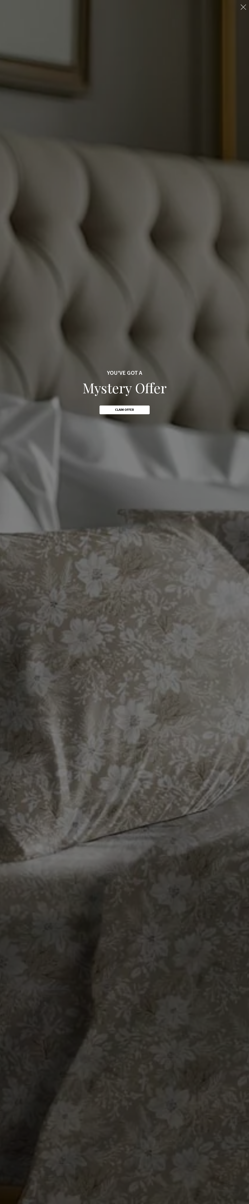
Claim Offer (124, 410)
